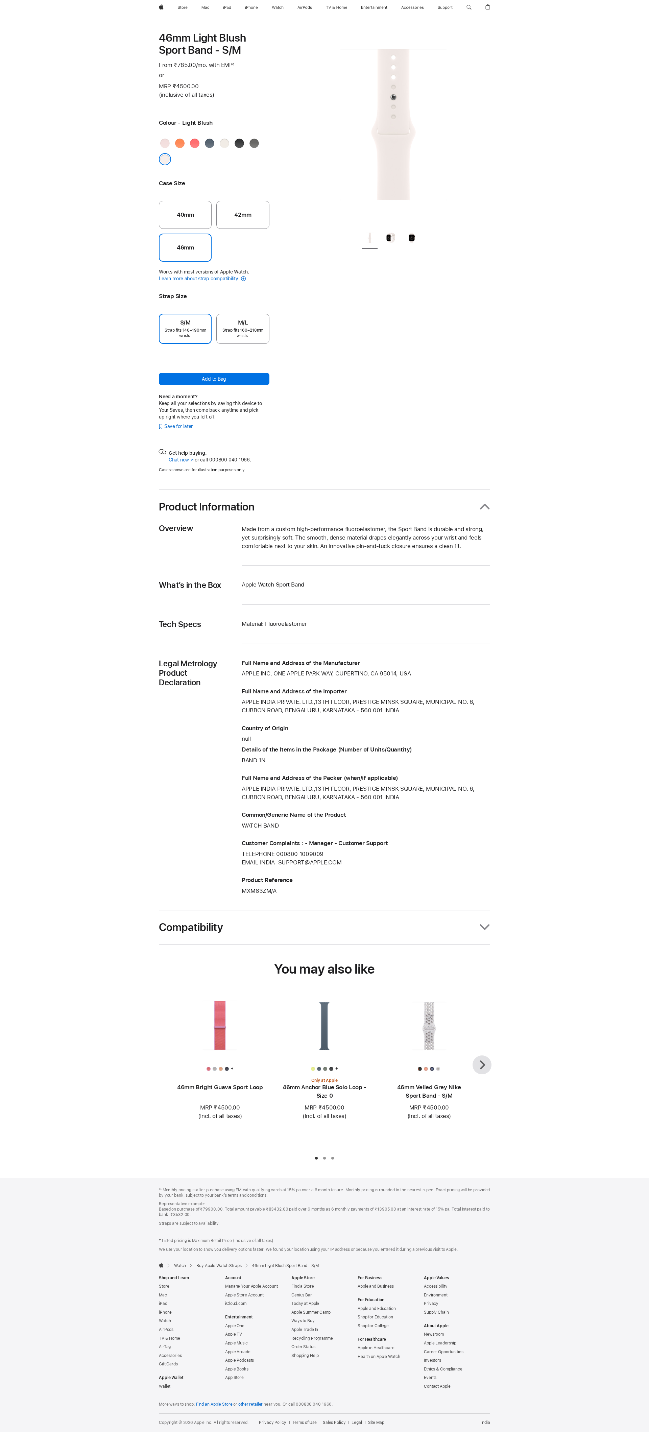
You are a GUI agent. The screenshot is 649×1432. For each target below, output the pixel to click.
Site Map (376, 1422)
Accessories (170, 1355)
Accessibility (435, 1286)
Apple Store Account (244, 1295)
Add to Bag (214, 379)
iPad (163, 1303)
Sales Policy (334, 1422)
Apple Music (236, 1343)
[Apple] (161, 1265)
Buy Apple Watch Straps (218, 1265)
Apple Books (236, 1369)
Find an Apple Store (214, 1404)
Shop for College (373, 1325)
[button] (469, 7)
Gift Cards (168, 1364)
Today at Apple (305, 1303)
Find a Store (302, 1286)
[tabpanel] (393, 128)
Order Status (303, 1346)
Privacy (431, 1303)
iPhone (165, 1312)
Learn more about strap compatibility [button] (199, 278)
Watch (180, 1265)
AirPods (166, 1329)
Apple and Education (377, 1308)
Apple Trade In (304, 1329)
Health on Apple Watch (379, 1356)
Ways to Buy (303, 1320)
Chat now (181, 459)
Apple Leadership (440, 1343)
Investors (432, 1360)
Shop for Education (375, 1317)
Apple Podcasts (239, 1360)
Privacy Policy (272, 1422)
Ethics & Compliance (443, 1369)
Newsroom (434, 1334)
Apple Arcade (237, 1352)
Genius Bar (301, 1295)
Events (430, 1377)
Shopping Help (304, 1355)
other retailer (250, 1404)
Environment (436, 1295)
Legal (357, 1422)
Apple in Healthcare (376, 1347)
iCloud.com (235, 1303)
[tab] (370, 239)
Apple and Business (376, 1286)
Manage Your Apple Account (251, 1286)
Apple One (234, 1325)
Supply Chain (436, 1312)
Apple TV (233, 1334)
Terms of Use (304, 1422)
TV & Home (169, 1338)
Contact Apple (437, 1386)
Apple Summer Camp (311, 1312)
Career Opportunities (443, 1352)
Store (164, 1286)
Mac (163, 1295)
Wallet (164, 1386)
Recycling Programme (312, 1338)
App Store (234, 1377)
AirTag (165, 1346)
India (485, 1422)
